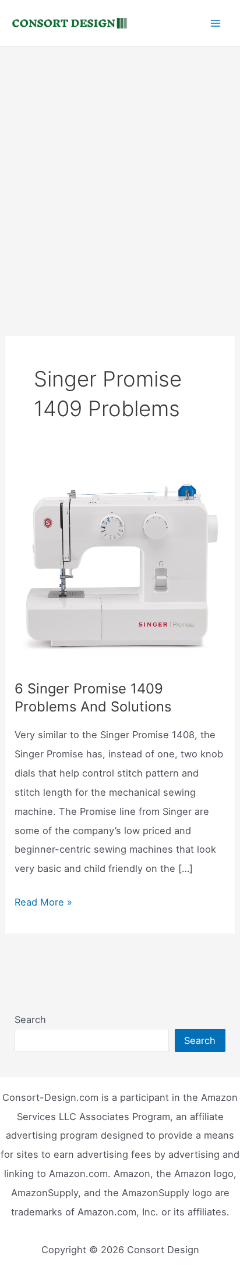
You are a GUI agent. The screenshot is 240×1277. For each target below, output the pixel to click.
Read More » (43, 904)
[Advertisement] (120, 172)
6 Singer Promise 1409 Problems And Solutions (93, 697)
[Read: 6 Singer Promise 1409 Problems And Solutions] (120, 567)
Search (30, 1019)
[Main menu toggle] (215, 23)
